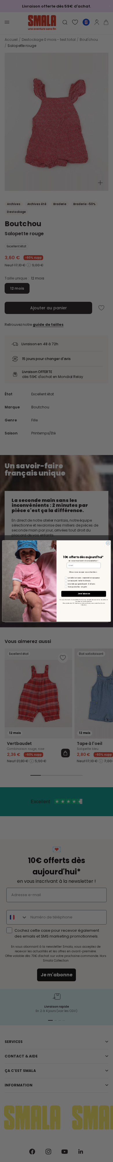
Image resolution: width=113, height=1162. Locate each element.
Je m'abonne (84, 594)
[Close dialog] (108, 543)
